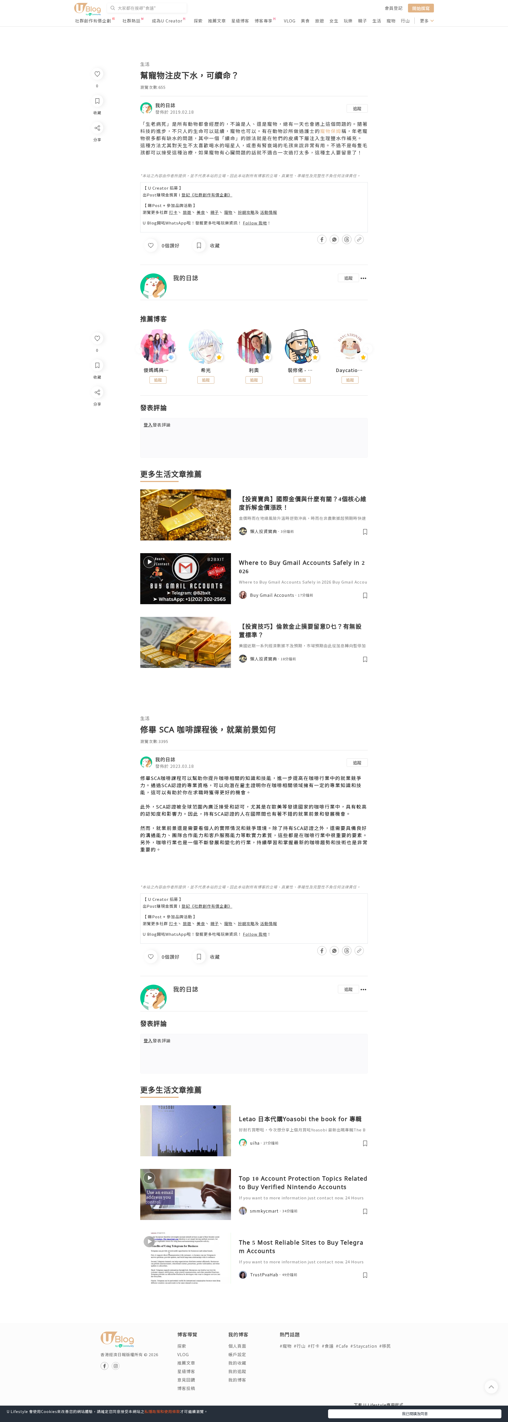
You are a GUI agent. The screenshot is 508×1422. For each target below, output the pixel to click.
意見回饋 (186, 1380)
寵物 (391, 20)
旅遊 (319, 20)
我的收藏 (237, 1363)
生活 (376, 20)
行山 (405, 20)
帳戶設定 (237, 1354)
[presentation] (140, 349)
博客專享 (264, 20)
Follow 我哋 (255, 223)
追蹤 (357, 108)
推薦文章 (217, 20)
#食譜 (328, 1346)
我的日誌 (165, 105)
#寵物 (286, 1346)
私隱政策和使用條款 (162, 1411)
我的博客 (237, 1380)
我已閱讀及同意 (415, 1413)
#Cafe (342, 1346)
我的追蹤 (237, 1371)
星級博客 (240, 20)
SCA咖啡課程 (166, 777)
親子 (362, 20)
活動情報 (268, 212)
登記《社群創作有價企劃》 (207, 195)
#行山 (300, 1346)
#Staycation (363, 1346)
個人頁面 (237, 1346)
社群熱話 (131, 20)
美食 (305, 20)
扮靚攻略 (246, 212)
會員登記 (394, 8)
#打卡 (314, 1346)
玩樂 (348, 20)
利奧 (254, 370)
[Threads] (97, 436)
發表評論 (157, 424)
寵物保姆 (330, 130)
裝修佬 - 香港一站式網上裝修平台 (302, 370)
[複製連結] (97, 451)
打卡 (173, 212)
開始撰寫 (421, 8)
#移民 (385, 1346)
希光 (206, 370)
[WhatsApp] (97, 421)
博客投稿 (186, 1388)
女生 (333, 20)
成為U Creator (167, 20)
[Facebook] (97, 406)
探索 (198, 20)
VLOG (290, 20)
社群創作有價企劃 (93, 20)
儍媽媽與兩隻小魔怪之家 (158, 370)
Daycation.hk (350, 370)
